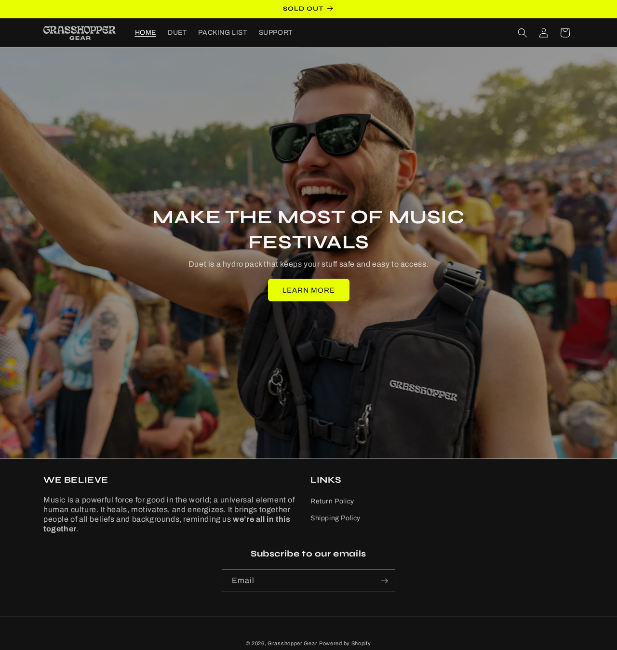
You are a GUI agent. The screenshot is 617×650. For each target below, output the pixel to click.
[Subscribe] (384, 580)
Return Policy (332, 501)
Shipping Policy (335, 518)
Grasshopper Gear (292, 643)
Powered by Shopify (345, 643)
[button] (522, 32)
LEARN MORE (308, 290)
